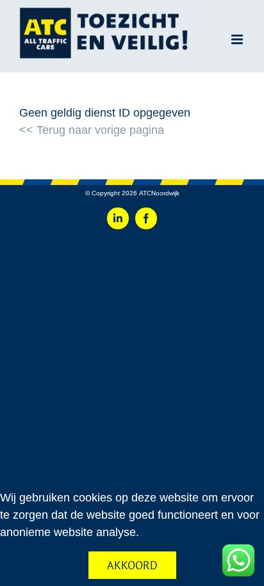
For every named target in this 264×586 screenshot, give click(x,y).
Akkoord (132, 565)
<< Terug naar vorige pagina (91, 130)
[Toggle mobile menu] (238, 39)
